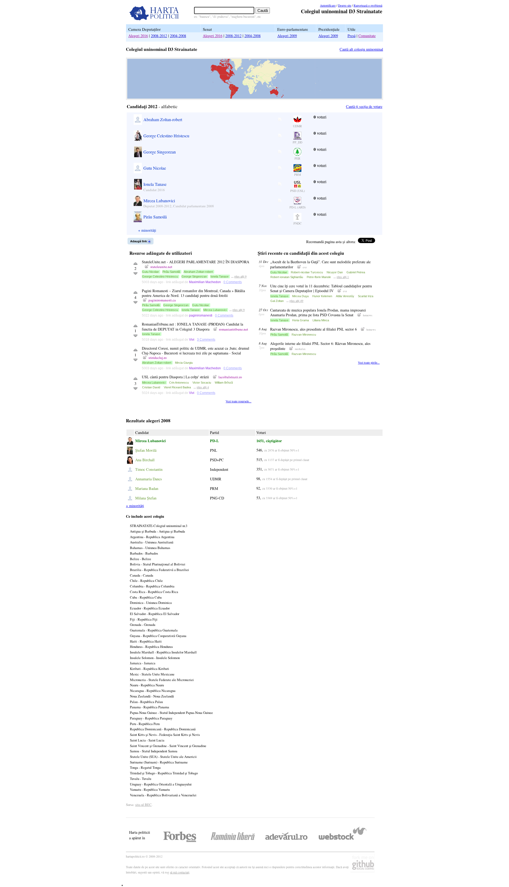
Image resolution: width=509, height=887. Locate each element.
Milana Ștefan (145, 497)
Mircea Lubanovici (159, 200)
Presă (352, 35)
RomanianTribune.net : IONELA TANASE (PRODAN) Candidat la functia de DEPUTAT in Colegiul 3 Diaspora (192, 326)
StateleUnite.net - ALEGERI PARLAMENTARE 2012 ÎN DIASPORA (195, 261)
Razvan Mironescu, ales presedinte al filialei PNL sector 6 (314, 329)
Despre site (344, 5)
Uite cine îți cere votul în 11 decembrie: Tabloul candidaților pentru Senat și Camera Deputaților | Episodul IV (321, 288)
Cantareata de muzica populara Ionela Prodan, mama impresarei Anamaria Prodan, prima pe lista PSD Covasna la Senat (318, 312)
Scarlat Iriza (365, 296)
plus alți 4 (203, 387)
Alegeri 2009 (287, 35)
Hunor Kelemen (322, 296)
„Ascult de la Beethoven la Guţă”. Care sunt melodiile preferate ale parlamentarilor (320, 264)
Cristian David (151, 387)
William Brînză (224, 382)
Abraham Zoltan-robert (162, 119)
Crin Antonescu (179, 382)
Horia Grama (300, 320)
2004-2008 (178, 35)
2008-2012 (159, 35)
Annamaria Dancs (148, 478)
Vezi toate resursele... (238, 401)
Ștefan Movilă (145, 450)
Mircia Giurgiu (184, 362)
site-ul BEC (143, 804)
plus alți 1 (343, 277)
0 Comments (232, 282)
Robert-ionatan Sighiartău (286, 277)
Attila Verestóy (345, 296)
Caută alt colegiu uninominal (361, 49)
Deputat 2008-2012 (157, 206)
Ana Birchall (145, 459)
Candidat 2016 (154, 189)
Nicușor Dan (335, 272)
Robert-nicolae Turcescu (307, 272)
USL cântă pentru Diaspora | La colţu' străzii (176, 376)
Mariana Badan (146, 488)
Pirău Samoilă (155, 216)
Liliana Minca (321, 320)
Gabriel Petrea (355, 272)
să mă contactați (179, 872)
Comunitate (367, 35)
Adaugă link (139, 241)
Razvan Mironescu (304, 334)
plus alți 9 (240, 276)
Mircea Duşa (300, 296)
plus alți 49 (296, 300)
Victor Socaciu (201, 382)
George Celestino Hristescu (166, 135)
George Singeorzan (159, 152)
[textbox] (224, 10)
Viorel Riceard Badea (177, 387)
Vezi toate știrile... (369, 363)
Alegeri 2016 (138, 35)
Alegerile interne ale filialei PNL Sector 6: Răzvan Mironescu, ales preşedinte (320, 346)
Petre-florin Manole (319, 277)
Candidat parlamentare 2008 (193, 206)
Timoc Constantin (149, 469)
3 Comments (206, 339)
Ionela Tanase (154, 184)
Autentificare (328, 5)
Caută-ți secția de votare (364, 106)
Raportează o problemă (368, 5)
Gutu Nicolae (154, 168)
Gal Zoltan (277, 300)
